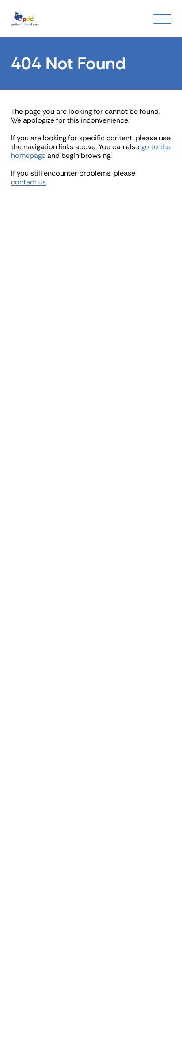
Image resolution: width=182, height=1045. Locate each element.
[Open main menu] (162, 19)
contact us (28, 182)
